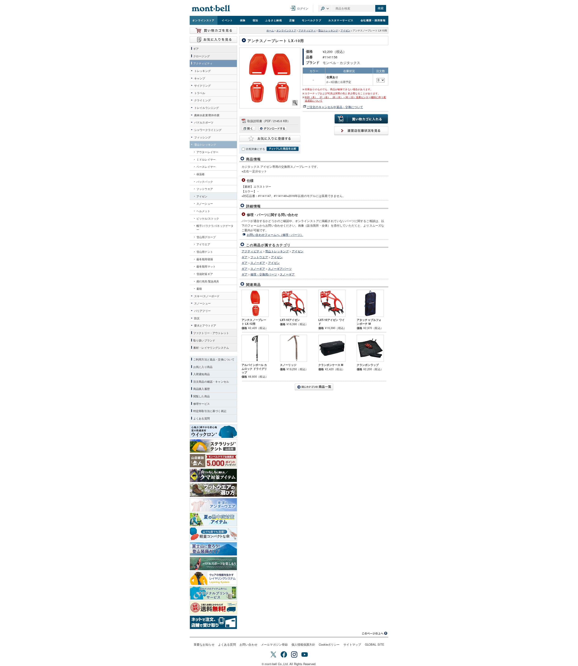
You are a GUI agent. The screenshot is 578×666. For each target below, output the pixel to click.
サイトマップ (352, 644)
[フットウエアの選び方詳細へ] (213, 490)
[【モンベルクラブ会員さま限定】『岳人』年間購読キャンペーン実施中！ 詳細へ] (213, 460)
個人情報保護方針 (303, 644)
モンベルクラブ (311, 20)
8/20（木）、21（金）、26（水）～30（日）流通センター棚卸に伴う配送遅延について (345, 98)
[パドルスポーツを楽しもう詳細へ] (213, 563)
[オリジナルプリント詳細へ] (213, 593)
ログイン (302, 8)
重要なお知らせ (204, 644)
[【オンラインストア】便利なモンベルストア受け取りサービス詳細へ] (213, 622)
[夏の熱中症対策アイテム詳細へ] (213, 519)
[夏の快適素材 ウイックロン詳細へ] (213, 431)
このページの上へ (374, 633)
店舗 (292, 20)
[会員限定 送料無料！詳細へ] (213, 607)
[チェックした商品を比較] (282, 149)
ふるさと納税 (273, 20)
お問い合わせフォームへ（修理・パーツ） (275, 234)
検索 (381, 8)
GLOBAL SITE (375, 644)
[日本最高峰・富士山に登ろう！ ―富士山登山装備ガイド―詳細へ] (213, 549)
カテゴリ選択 (325, 8)
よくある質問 (227, 644)
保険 (243, 20)
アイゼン (345, 30)
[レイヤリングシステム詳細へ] (213, 578)
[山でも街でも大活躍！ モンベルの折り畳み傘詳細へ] (213, 534)
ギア (244, 257)
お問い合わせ (248, 644)
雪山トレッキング (328, 30)
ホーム (270, 30)
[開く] (250, 129)
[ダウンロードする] (273, 129)
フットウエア (259, 257)
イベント (227, 20)
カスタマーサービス (340, 20)
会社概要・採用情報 (373, 20)
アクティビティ (307, 30)
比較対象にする (255, 149)
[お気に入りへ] (213, 39)
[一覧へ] (313, 387)
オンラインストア (203, 20)
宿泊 (255, 20)
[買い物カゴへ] (213, 30)
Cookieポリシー (329, 644)
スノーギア (257, 263)
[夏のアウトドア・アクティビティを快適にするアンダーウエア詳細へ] (213, 505)
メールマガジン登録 (274, 644)
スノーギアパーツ (280, 268)
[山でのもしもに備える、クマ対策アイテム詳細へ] (213, 475)
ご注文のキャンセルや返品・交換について (335, 107)
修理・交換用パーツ (263, 274)
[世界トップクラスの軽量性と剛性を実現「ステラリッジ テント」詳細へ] (213, 446)
